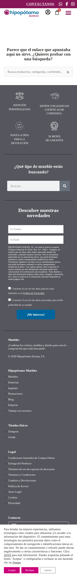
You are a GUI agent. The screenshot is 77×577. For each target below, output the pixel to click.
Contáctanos (40, 4)
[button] (68, 12)
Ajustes (16, 562)
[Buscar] (65, 186)
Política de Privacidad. (34, 293)
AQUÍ (7, 555)
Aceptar (12, 570)
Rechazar (29, 570)
